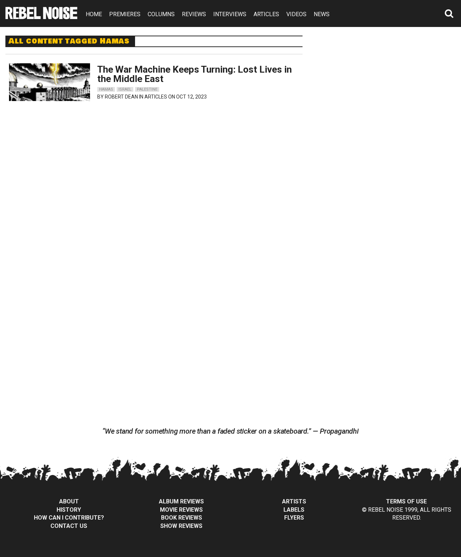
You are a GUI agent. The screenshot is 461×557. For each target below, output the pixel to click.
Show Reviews (181, 525)
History (69, 509)
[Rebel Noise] (41, 16)
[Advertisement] (388, 80)
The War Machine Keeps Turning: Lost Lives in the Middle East (194, 74)
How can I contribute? (69, 517)
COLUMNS (161, 14)
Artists (294, 501)
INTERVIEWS (229, 14)
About (69, 501)
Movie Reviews (181, 509)
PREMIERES (124, 14)
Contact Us (68, 525)
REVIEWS (194, 14)
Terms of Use (406, 501)
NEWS (322, 14)
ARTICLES (266, 14)
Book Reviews (181, 517)
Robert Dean (121, 97)
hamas (106, 89)
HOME (94, 14)
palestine (147, 89)
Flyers (294, 517)
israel (124, 89)
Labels (293, 509)
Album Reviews (181, 501)
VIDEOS (296, 14)
